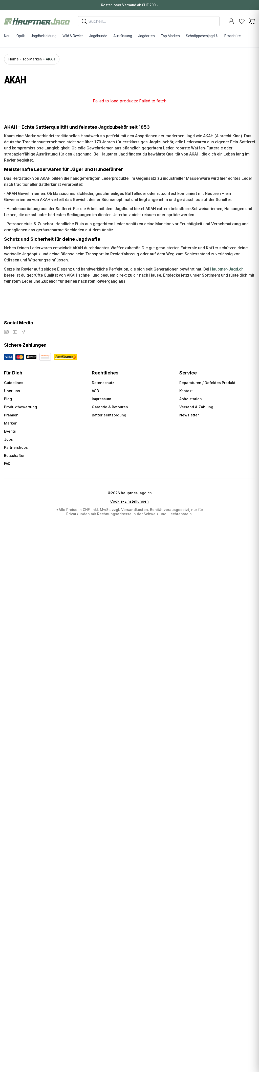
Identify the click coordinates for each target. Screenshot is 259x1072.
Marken (10, 423)
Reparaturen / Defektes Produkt (207, 383)
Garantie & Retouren (110, 407)
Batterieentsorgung (109, 415)
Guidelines (13, 383)
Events (10, 431)
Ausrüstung (122, 36)
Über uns (12, 391)
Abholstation (190, 399)
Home (13, 59)
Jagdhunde (98, 36)
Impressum (101, 399)
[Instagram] (6, 332)
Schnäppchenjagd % (202, 36)
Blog (8, 399)
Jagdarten (146, 36)
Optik (20, 36)
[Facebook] (23, 332)
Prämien (11, 415)
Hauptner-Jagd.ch (227, 269)
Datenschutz (103, 383)
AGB (95, 391)
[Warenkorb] (252, 21)
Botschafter (14, 455)
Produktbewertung (20, 407)
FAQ (7, 463)
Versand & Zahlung (196, 407)
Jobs (8, 439)
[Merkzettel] (242, 21)
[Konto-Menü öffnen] (231, 21)
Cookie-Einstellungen (129, 501)
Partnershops (16, 447)
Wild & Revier (72, 36)
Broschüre (232, 36)
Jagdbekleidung (43, 36)
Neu (7, 36)
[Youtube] (15, 332)
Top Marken (170, 36)
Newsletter (189, 415)
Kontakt (186, 391)
